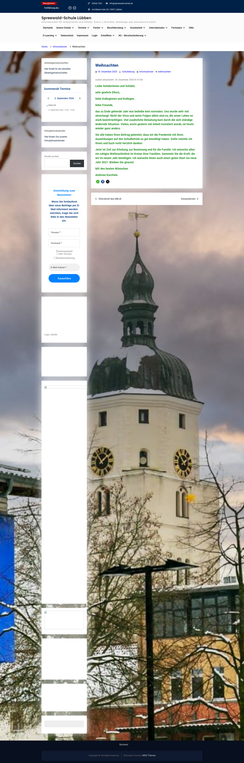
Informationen (146, 71)
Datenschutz (67, 35)
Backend (123, 745)
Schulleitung (128, 71)
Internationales (157, 27)
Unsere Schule (63, 27)
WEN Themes (149, 755)
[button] (98, 181)
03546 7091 (97, 3)
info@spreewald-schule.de (121, 3)
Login (94, 35)
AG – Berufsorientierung (130, 35)
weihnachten (164, 71)
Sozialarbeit (136, 27)
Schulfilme (106, 35)
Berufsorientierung (65, 258)
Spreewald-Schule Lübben (66, 17)
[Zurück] (48, 98)
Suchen (77, 163)
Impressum (82, 35)
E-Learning (48, 35)
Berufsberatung (115, 27)
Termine (82, 27)
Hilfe (191, 27)
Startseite (48, 27)
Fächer (96, 27)
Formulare (176, 27)
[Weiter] (80, 98)
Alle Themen (65, 254)
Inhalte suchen (51, 156)
